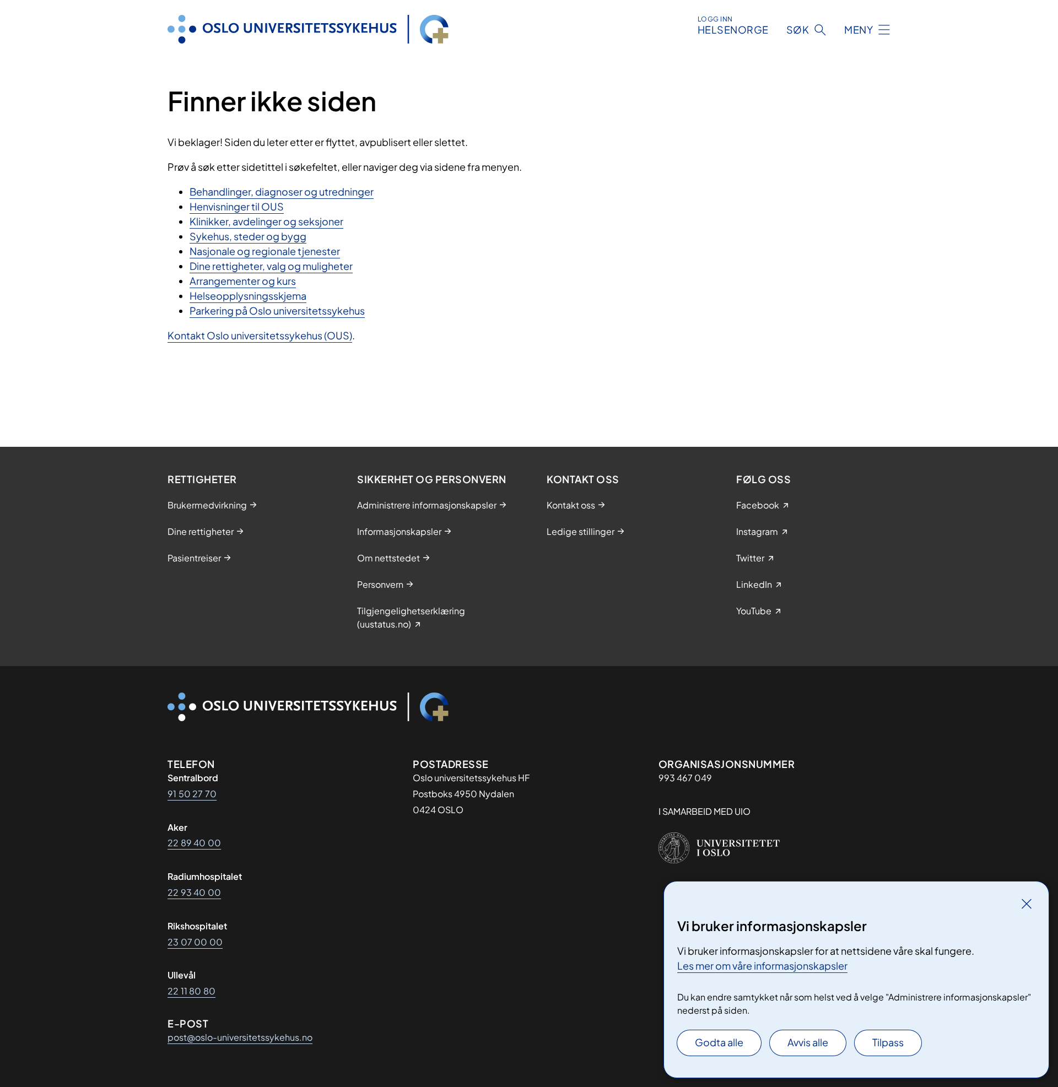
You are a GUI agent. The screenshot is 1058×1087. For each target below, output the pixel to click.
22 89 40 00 (194, 842)
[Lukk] (1026, 903)
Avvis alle (807, 1042)
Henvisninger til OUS (237, 206)
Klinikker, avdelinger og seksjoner (266, 221)
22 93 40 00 (194, 892)
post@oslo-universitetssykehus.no (240, 1037)
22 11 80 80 (191, 991)
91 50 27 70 (192, 793)
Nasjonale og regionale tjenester (265, 251)
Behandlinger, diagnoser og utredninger (282, 191)
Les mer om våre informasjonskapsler (762, 965)
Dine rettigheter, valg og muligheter (271, 265)
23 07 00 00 (195, 942)
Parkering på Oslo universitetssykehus (277, 310)
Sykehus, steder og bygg (248, 236)
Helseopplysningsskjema (248, 295)
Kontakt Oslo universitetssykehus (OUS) (260, 335)
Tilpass (888, 1042)
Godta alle (719, 1042)
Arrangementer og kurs (243, 280)
